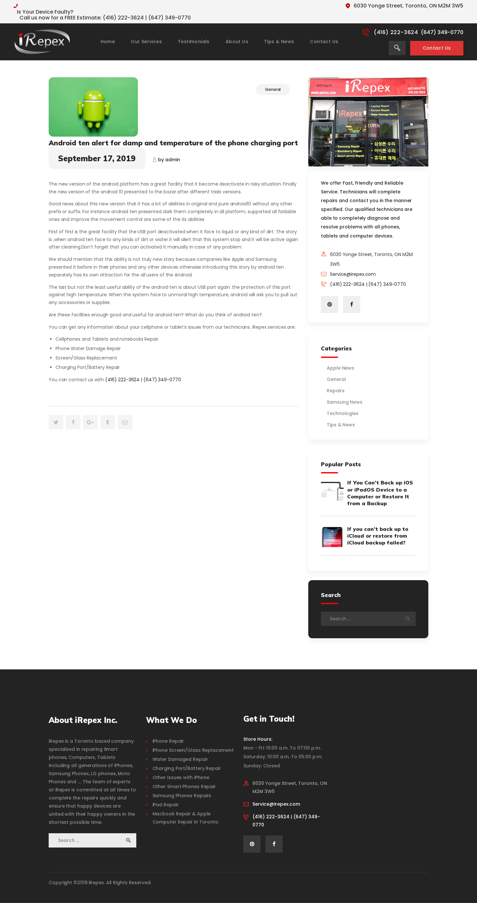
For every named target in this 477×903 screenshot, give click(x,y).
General (273, 89)
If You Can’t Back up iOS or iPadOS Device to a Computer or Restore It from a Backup (380, 492)
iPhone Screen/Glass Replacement (193, 750)
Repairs (335, 390)
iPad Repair (166, 804)
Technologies (343, 413)
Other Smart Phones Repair (184, 786)
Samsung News (344, 402)
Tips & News (341, 424)
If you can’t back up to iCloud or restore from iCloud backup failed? (377, 536)
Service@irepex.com (353, 274)
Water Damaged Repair (180, 759)
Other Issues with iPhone (181, 777)
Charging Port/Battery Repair (187, 768)
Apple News (340, 368)
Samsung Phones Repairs (182, 795)
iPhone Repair (168, 741)
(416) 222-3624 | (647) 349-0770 (143, 379)
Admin (169, 159)
